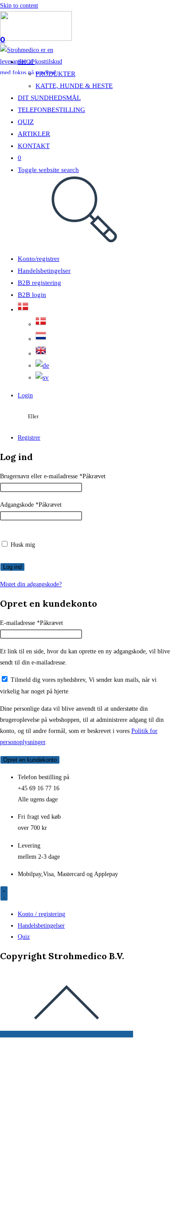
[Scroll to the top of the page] (66, 1034)
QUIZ (26, 121)
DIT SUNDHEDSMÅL (49, 97)
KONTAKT (34, 145)
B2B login (32, 294)
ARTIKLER (34, 133)
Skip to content (19, 5)
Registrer (29, 437)
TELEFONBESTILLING (51, 109)
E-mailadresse (31, 623)
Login (25, 395)
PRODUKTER (55, 73)
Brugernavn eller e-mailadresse (53, 476)
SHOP (26, 61)
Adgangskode (31, 504)
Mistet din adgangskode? (31, 584)
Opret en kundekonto (30, 760)
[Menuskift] (4, 893)
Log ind (12, 567)
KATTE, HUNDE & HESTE (74, 85)
